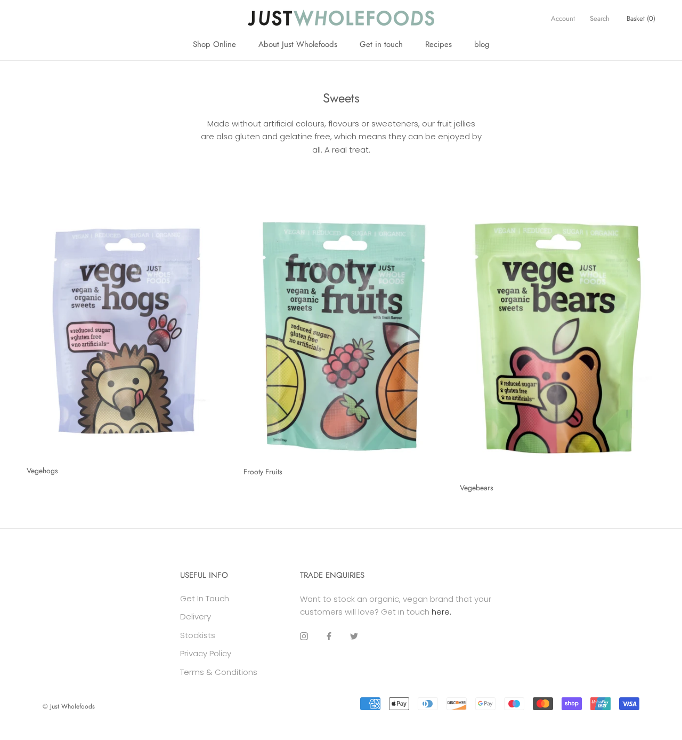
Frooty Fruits (262, 471)
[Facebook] (329, 636)
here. (441, 611)
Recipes (438, 44)
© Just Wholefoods (69, 706)
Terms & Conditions (218, 672)
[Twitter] (354, 636)
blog (482, 44)
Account (563, 18)
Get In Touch (204, 598)
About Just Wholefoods (297, 44)
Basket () (641, 18)
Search (600, 18)
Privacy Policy (205, 653)
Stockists (197, 635)
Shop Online (214, 44)
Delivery (195, 616)
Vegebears (476, 487)
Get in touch (381, 44)
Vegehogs (42, 470)
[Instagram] (304, 636)
